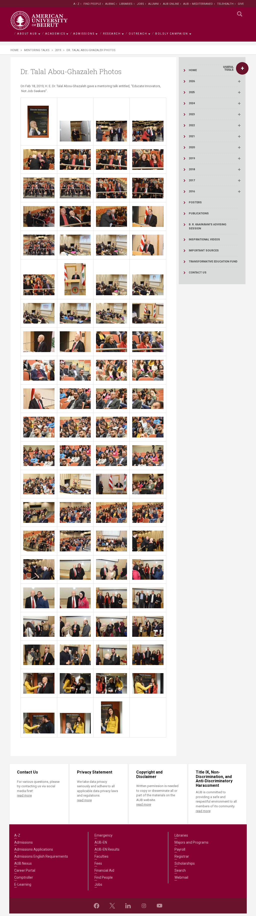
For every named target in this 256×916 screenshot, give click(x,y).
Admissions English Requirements (41, 856)
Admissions (83, 33)
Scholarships (184, 863)
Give (241, 4)
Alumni (153, 4)
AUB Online (171, 4)
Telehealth (225, 4)
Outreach (138, 33)
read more (24, 795)
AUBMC (110, 4)
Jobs (140, 4)
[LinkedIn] (128, 906)
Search (180, 870)
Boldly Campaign (171, 33)
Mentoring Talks (37, 50)
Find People (92, 4)
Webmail (181, 877)
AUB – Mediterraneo (198, 4)
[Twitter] (112, 906)
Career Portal (24, 870)
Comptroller (23, 877)
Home (14, 50)
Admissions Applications (33, 849)
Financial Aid (104, 870)
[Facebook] (97, 906)
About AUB (27, 33)
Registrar (181, 856)
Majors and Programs (191, 842)
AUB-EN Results (107, 849)
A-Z (17, 835)
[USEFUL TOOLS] (242, 68)
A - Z (76, 4)
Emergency (103, 835)
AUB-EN (100, 842)
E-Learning (22, 884)
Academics (55, 33)
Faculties (101, 856)
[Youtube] (159, 906)
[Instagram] (144, 906)
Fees (98, 863)
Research (112, 33)
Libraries (125, 4)
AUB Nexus (23, 863)
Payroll (179, 849)
